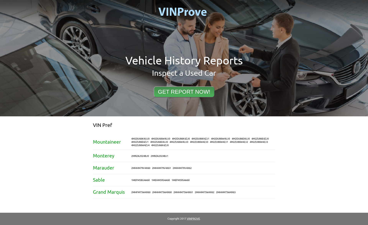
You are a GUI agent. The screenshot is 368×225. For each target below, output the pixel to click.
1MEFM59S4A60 (181, 180)
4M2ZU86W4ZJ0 (199, 142)
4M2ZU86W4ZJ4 (140, 145)
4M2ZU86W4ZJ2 (239, 142)
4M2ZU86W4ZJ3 (259, 142)
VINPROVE (193, 218)
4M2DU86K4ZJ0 (181, 138)
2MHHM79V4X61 (161, 168)
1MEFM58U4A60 (140, 180)
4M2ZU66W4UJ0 (179, 142)
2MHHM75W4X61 (183, 192)
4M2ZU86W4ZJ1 (219, 142)
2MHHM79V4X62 (182, 168)
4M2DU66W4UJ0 (160, 138)
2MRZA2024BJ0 (140, 156)
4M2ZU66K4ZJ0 (160, 145)
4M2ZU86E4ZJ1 (140, 142)
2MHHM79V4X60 (140, 168)
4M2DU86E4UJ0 (241, 138)
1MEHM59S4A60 (160, 180)
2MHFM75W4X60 (140, 192)
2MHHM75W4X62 (204, 192)
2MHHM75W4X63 (226, 192)
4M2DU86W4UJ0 (220, 138)
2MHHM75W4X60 (162, 192)
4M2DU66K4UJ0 (140, 138)
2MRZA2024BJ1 (159, 156)
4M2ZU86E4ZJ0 (260, 138)
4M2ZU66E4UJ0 (159, 142)
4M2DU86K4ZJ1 (200, 138)
